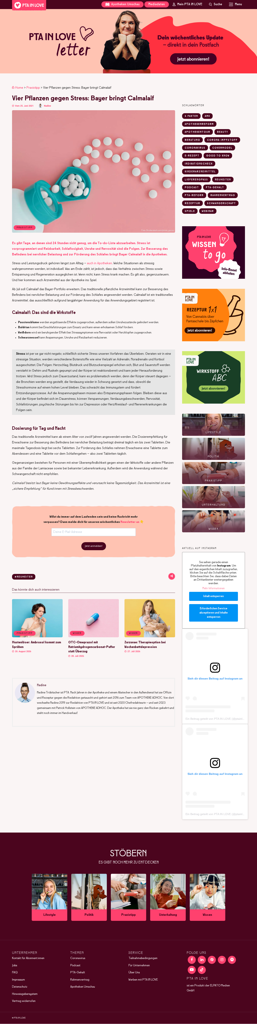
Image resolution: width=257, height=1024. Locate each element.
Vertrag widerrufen (24, 1001)
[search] (215, 4)
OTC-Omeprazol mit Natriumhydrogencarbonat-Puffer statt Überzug (91, 647)
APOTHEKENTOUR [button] (197, 132)
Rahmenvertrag (79, 979)
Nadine (47, 106)
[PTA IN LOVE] (29, 5)
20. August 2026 (22, 651)
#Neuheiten (24, 577)
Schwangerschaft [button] (221, 204)
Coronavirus (77, 958)
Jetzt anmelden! (93, 546)
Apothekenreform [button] (199, 124)
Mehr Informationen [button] (213, 588)
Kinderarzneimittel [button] (200, 172)
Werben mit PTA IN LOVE (143, 979)
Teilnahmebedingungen (142, 958)
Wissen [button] (77, 633)
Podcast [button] (192, 188)
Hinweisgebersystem (25, 994)
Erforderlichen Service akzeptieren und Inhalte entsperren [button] (213, 612)
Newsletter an (129, 522)
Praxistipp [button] (25, 633)
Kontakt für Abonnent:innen (28, 958)
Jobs (14, 965)
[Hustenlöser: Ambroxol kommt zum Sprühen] (37, 636)
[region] (128, 41)
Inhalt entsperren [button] (213, 596)
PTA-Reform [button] (194, 195)
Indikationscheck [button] (199, 164)
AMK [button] (207, 116)
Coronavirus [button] (195, 148)
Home (19, 87)
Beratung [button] (192, 140)
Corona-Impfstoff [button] (222, 140)
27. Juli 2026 (133, 651)
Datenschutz (19, 986)
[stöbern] (49, 897)
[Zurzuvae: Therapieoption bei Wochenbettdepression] (149, 636)
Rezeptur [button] (192, 204)
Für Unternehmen (139, 965)
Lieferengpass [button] (196, 180)
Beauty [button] (222, 132)
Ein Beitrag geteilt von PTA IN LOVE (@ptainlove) (217, 718)
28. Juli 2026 (77, 656)
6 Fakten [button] (191, 116)
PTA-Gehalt (77, 972)
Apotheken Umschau (125, 4)
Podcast (75, 965)
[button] (128, 41)
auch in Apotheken (99, 263)
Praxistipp (33, 87)
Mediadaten (156, 4)
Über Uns (134, 972)
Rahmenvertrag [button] (222, 195)
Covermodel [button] (222, 148)
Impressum (18, 979)
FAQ (14, 972)
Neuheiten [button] (223, 180)
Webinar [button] (208, 211)
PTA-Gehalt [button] (215, 188)
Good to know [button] (217, 156)
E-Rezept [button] (192, 156)
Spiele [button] (190, 211)
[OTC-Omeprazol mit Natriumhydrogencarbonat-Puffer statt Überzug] (93, 636)
